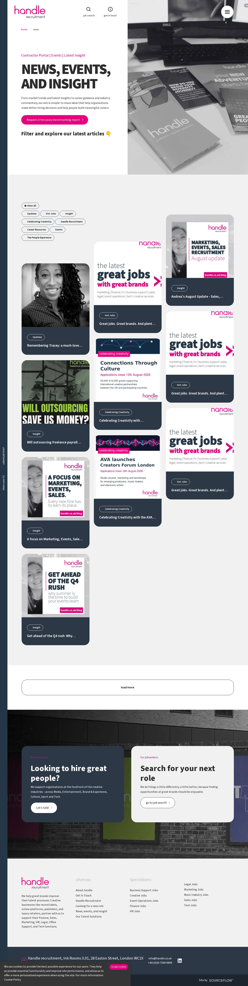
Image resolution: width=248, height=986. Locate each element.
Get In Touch (84, 896)
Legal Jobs (191, 884)
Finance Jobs (138, 906)
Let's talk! (42, 808)
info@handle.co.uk (160, 958)
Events (56, 55)
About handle (84, 890)
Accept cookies (118, 966)
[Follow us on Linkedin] (179, 960)
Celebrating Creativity (39, 221)
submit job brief (3, 456)
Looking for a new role (89, 906)
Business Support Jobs (144, 890)
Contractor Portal (35, 55)
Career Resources (36, 229)
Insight (69, 213)
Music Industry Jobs (196, 895)
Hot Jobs (51, 213)
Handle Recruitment (72, 221)
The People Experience (39, 237)
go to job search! (156, 803)
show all (31, 205)
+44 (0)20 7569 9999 (160, 963)
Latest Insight (74, 55)
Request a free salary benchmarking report (53, 120)
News (36, 29)
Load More (127, 687)
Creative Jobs (138, 896)
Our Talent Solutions (89, 917)
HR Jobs (135, 911)
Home (24, 29)
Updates (31, 213)
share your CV (3, 483)
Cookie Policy (12, 980)
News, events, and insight (91, 911)
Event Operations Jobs (144, 901)
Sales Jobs (190, 900)
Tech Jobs (190, 905)
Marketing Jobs (194, 890)
